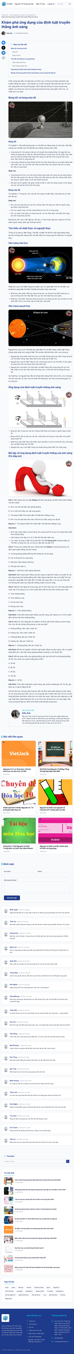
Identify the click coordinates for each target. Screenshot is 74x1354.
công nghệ (19, 1291)
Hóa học (29, 1287)
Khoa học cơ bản (39, 1287)
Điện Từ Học (40, 4)
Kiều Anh (26, 713)
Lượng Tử (51, 4)
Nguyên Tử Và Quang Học (24, 4)
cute (44, 1295)
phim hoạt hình (53, 1295)
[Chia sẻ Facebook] (3, 43)
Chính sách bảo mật (35, 1330)
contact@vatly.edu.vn (61, 1341)
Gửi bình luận (12, 898)
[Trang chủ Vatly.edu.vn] (4, 4)
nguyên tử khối (40, 1291)
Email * (40, 871)
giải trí (48, 1287)
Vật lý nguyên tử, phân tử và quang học (22, 15)
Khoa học (20, 1287)
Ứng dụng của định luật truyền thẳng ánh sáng (26, 69)
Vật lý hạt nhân (9, 1291)
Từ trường (50, 1291)
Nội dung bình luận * (10, 880)
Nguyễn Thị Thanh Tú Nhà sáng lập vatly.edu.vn (36, 1340)
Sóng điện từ (29, 1291)
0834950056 (58, 1338)
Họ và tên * (7, 871)
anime (13, 1287)
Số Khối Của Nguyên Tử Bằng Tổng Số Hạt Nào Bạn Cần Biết (54, 770)
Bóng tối (15, 52)
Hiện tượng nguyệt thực (19, 66)
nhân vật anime (36, 1295)
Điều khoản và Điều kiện (36, 1333)
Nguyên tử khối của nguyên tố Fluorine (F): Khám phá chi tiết (52, 809)
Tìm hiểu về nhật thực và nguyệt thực (23, 59)
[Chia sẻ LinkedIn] (3, 53)
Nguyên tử (56, 1287)
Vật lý (6, 1287)
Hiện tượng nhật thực (19, 62)
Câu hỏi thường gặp (35, 1336)
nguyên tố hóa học (23, 1295)
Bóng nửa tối (16, 55)
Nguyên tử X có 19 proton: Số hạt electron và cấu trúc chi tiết (17, 770)
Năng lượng (8, 1298)
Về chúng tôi (33, 1324)
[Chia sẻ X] (3, 48)
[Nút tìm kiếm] (70, 4)
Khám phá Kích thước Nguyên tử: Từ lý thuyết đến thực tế (18, 809)
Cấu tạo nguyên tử (10, 1295)
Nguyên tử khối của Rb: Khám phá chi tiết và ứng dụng (54, 847)
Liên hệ (31, 1327)
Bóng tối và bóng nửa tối (19, 48)
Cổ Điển (10, 4)
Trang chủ (5, 15)
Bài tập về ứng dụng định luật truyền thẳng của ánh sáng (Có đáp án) (33, 73)
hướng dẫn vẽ (59, 1291)
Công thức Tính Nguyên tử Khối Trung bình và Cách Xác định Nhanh (18, 847)
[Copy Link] (3, 58)
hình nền (62, 1295)
